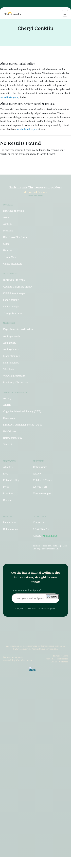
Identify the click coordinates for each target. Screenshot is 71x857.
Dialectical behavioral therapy (22, 424)
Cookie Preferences (59, 661)
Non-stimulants (11, 362)
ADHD (7, 404)
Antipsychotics (11, 349)
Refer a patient (10, 529)
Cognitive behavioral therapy (22, 411)
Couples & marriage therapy (18, 286)
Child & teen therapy (14, 293)
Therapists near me (13, 313)
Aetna (6, 217)
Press (6, 486)
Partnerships (9, 522)
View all (7, 444)
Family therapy (11, 299)
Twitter (52, 636)
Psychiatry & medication (18, 329)
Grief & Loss (40, 486)
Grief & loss (9, 431)
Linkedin (44, 636)
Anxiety (7, 398)
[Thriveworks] (10, 13)
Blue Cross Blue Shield (15, 237)
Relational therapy (12, 437)
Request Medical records (57, 658)
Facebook (30, 636)
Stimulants (8, 369)
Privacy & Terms (60, 655)
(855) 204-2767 (41, 529)
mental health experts (27, 129)
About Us (8, 467)
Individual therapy (14, 279)
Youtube (37, 636)
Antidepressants (11, 336)
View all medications (14, 375)
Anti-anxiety (9, 342)
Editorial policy (11, 480)
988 (34, 548)
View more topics (42, 493)
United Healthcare (12, 263)
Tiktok (23, 636)
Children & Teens (42, 480)
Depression (9, 418)
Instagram (17, 636)
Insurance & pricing (13, 210)
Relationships (40, 467)
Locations (8, 493)
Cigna (6, 243)
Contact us (38, 522)
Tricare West (9, 257)
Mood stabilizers (11, 356)
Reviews (7, 500)
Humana (7, 250)
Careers (45, 535)
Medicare (8, 230)
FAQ (5, 473)
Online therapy (11, 306)
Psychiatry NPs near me (15, 382)
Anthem (7, 224)
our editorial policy (10, 97)
